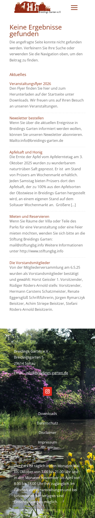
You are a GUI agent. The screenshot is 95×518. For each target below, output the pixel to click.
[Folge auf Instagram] (47, 391)
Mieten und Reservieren (29, 216)
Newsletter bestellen (27, 118)
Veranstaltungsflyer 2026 (30, 83)
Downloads (47, 413)
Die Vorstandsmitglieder (30, 262)
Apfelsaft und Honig (26, 152)
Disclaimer (47, 432)
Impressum (47, 442)
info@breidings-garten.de (47, 372)
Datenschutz (47, 423)
